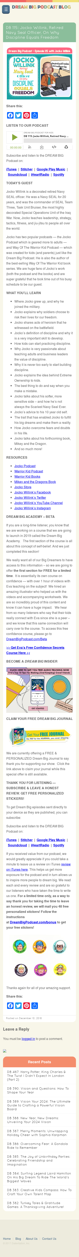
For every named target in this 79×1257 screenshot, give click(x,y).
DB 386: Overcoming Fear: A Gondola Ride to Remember (37, 1146)
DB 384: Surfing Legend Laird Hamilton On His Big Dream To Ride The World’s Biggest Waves (39, 1177)
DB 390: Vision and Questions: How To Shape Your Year (38, 1090)
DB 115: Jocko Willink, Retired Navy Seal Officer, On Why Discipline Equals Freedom (34, 32)
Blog (18, 1238)
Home (7, 1238)
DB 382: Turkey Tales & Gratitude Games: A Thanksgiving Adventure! (35, 1205)
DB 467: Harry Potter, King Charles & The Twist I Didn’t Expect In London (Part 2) (36, 1075)
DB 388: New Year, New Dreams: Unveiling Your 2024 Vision (33, 1120)
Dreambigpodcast (41, 10)
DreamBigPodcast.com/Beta (26, 639)
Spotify (58, 174)
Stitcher (27, 169)
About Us (31, 1238)
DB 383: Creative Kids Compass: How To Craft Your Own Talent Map (39, 1192)
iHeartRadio (40, 174)
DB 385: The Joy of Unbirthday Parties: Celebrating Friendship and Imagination (38, 1160)
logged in (28, 1038)
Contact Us (49, 1238)
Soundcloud (17, 174)
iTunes (11, 169)
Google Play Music (51, 169)
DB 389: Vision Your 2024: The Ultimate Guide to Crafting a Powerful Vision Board (38, 1105)
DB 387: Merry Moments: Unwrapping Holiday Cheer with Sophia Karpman (37, 1133)
